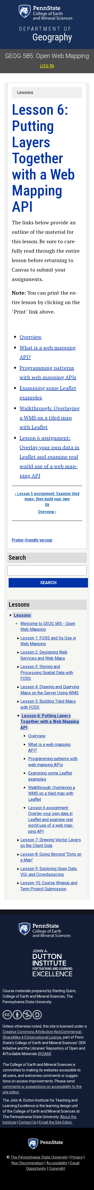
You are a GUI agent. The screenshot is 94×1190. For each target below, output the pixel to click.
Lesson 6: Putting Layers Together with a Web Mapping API (49, 721)
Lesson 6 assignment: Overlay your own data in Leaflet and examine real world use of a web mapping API (49, 456)
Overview (31, 336)
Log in (47, 66)
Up (47, 504)
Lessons (25, 92)
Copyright (57, 1168)
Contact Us (28, 1122)
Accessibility (56, 1163)
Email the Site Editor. (56, 1122)
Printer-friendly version (32, 540)
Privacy (76, 1157)
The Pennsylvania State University (39, 1157)
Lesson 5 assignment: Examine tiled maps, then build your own (47, 496)
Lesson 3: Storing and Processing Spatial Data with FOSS (46, 672)
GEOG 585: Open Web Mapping (47, 56)
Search (48, 582)
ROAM (44, 1054)
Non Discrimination (27, 1163)
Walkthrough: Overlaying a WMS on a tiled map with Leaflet (50, 418)
